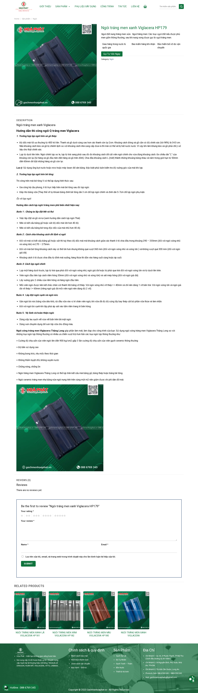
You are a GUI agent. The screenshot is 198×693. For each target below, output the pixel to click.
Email (104, 544)
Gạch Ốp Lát (121, 656)
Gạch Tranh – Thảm (124, 664)
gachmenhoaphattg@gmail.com (163, 677)
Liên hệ (135, 6)
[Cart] (145, 6)
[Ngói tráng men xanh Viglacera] (133, 610)
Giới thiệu (45, 6)
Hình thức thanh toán (79, 660)
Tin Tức (122, 6)
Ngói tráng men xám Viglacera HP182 (64, 634)
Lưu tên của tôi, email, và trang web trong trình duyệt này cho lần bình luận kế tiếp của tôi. (71, 557)
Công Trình (107, 6)
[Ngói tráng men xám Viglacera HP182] (64, 610)
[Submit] (181, 6)
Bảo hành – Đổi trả (79, 667)
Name (24, 544)
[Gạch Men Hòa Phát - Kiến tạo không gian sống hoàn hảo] (23, 6)
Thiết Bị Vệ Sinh (122, 672)
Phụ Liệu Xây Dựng (85, 6)
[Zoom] (18, 103)
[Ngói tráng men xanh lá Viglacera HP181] (30, 610)
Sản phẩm (61, 6)
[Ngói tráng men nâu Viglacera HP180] (99, 610)
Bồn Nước (120, 667)
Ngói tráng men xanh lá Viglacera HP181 (30, 634)
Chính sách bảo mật (79, 656)
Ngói (35, 19)
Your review (27, 521)
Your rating (27, 511)
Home (16, 19)
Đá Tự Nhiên (121, 660)
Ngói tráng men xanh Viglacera (133, 634)
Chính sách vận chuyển (80, 664)
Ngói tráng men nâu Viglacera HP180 (99, 634)
